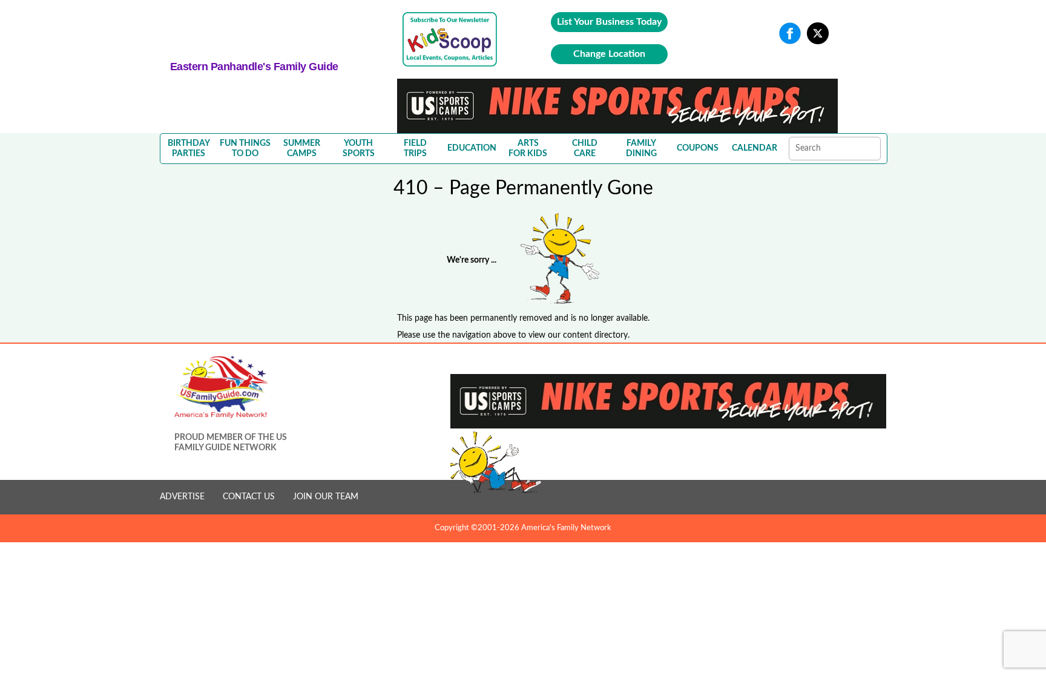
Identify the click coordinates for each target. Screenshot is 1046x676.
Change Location (609, 54)
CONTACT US (249, 497)
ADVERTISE (182, 497)
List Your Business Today (609, 22)
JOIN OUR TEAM (325, 497)
